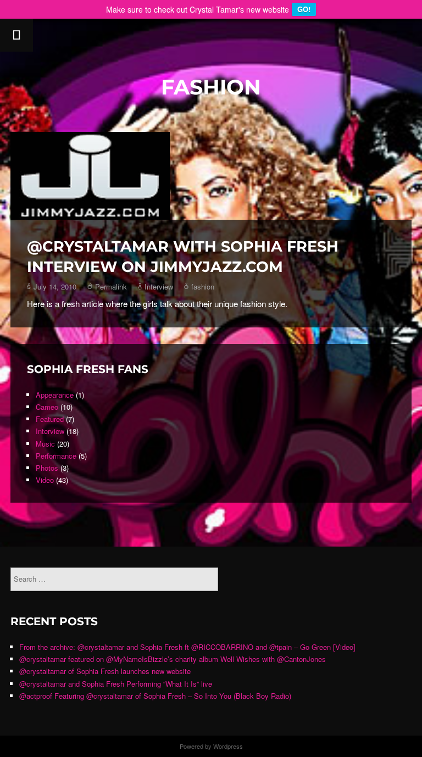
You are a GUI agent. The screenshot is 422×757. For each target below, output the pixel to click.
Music (45, 443)
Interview (159, 286)
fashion (202, 286)
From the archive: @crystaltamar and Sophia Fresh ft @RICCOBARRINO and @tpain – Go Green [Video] (187, 647)
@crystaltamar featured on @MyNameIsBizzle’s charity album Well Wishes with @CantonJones (172, 659)
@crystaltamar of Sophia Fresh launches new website (105, 671)
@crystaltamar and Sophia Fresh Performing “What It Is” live (115, 683)
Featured (50, 419)
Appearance (55, 394)
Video (45, 480)
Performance (56, 455)
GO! (303, 9)
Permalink (111, 286)
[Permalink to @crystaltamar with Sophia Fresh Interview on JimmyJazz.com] (211, 176)
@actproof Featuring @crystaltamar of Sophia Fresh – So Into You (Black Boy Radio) (155, 696)
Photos (47, 468)
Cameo (47, 407)
